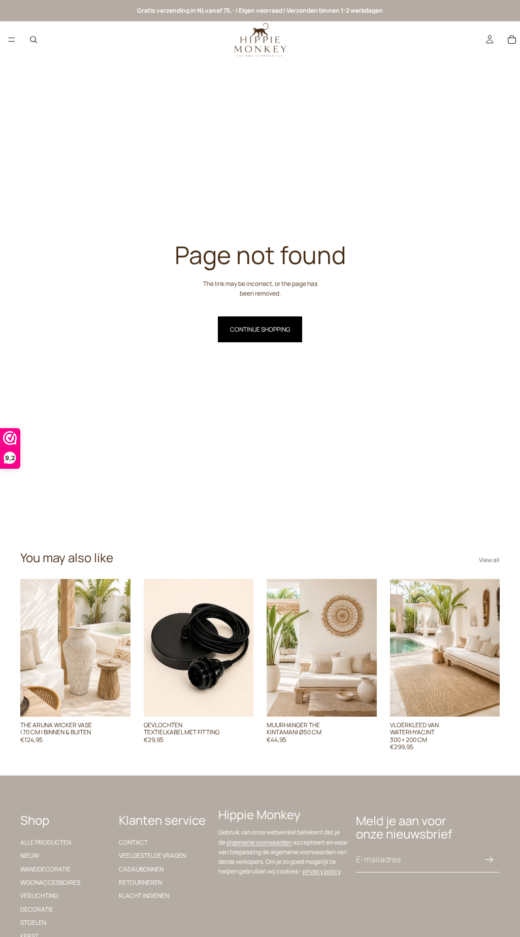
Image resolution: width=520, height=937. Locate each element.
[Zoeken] (33, 39)
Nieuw (29, 855)
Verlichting (39, 895)
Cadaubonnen (141, 868)
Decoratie (36, 908)
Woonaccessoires (50, 882)
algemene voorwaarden (259, 841)
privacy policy (321, 871)
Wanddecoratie (45, 868)
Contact (133, 841)
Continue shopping (260, 329)
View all (489, 560)
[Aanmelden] (489, 859)
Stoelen (33, 922)
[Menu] (11, 39)
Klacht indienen (144, 895)
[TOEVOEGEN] (115, 701)
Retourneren (140, 882)
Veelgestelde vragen (152, 855)
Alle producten (45, 841)
